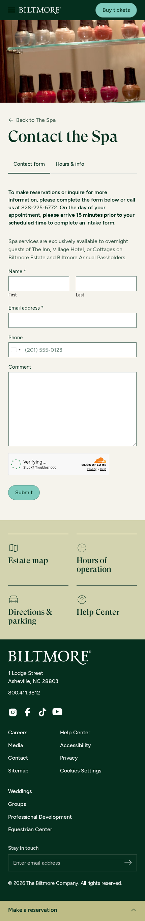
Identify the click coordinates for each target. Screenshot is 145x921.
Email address (26, 308)
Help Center (75, 732)
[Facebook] (27, 712)
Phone (15, 338)
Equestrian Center (30, 829)
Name (17, 271)
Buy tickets (116, 10)
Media (15, 745)
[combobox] (15, 349)
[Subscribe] (128, 863)
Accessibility (75, 745)
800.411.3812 (24, 692)
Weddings (20, 791)
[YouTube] (57, 711)
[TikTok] (42, 712)
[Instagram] (12, 712)
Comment (19, 367)
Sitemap (18, 770)
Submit (24, 492)
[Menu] (11, 10)
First (12, 294)
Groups (17, 804)
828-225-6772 (39, 207)
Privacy (69, 758)
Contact (18, 758)
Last (80, 294)
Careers (17, 732)
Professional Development (40, 817)
